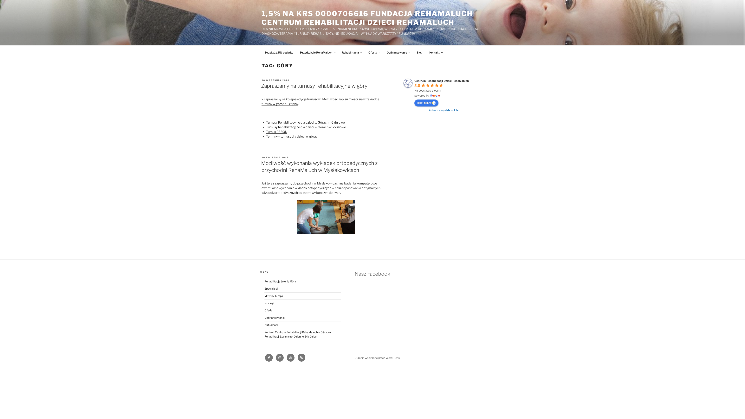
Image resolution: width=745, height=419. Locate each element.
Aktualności (271, 324)
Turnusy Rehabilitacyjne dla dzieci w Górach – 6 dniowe (305, 122)
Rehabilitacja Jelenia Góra (280, 281)
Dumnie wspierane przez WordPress (377, 357)
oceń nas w (424, 103)
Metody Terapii (273, 296)
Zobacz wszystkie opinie (443, 110)
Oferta (372, 52)
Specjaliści (271, 288)
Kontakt (434, 52)
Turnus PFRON (276, 132)
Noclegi (269, 303)
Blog (420, 52)
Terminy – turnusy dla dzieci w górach (292, 136)
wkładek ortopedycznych (313, 188)
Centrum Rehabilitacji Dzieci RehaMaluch (441, 81)
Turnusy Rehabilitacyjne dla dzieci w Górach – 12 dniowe (306, 127)
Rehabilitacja (350, 52)
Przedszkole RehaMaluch (316, 52)
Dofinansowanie (397, 52)
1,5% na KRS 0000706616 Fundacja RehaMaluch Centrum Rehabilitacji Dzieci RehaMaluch (367, 18)
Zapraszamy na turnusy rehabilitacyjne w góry (314, 86)
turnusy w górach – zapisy (280, 104)
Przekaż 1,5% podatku (279, 52)
